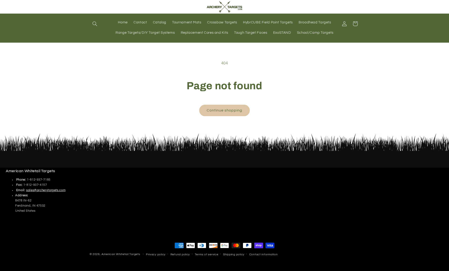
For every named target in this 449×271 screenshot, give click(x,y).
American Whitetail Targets (120, 254)
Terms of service (206, 254)
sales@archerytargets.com (45, 190)
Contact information (263, 254)
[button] (95, 23)
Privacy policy (156, 254)
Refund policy (180, 254)
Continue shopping (225, 110)
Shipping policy (233, 254)
